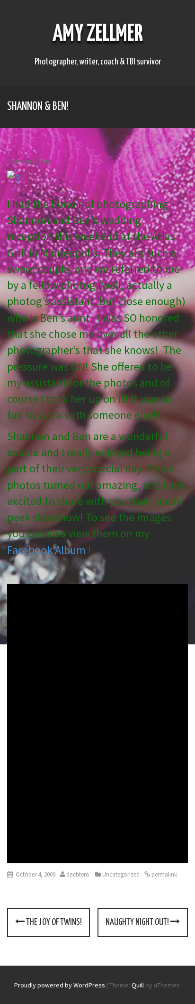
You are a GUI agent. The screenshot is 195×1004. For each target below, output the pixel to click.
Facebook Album (47, 550)
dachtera (77, 874)
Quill (138, 985)
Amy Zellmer (98, 34)
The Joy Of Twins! (53, 922)
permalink (163, 874)
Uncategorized (121, 874)
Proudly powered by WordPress (59, 985)
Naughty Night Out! (138, 922)
